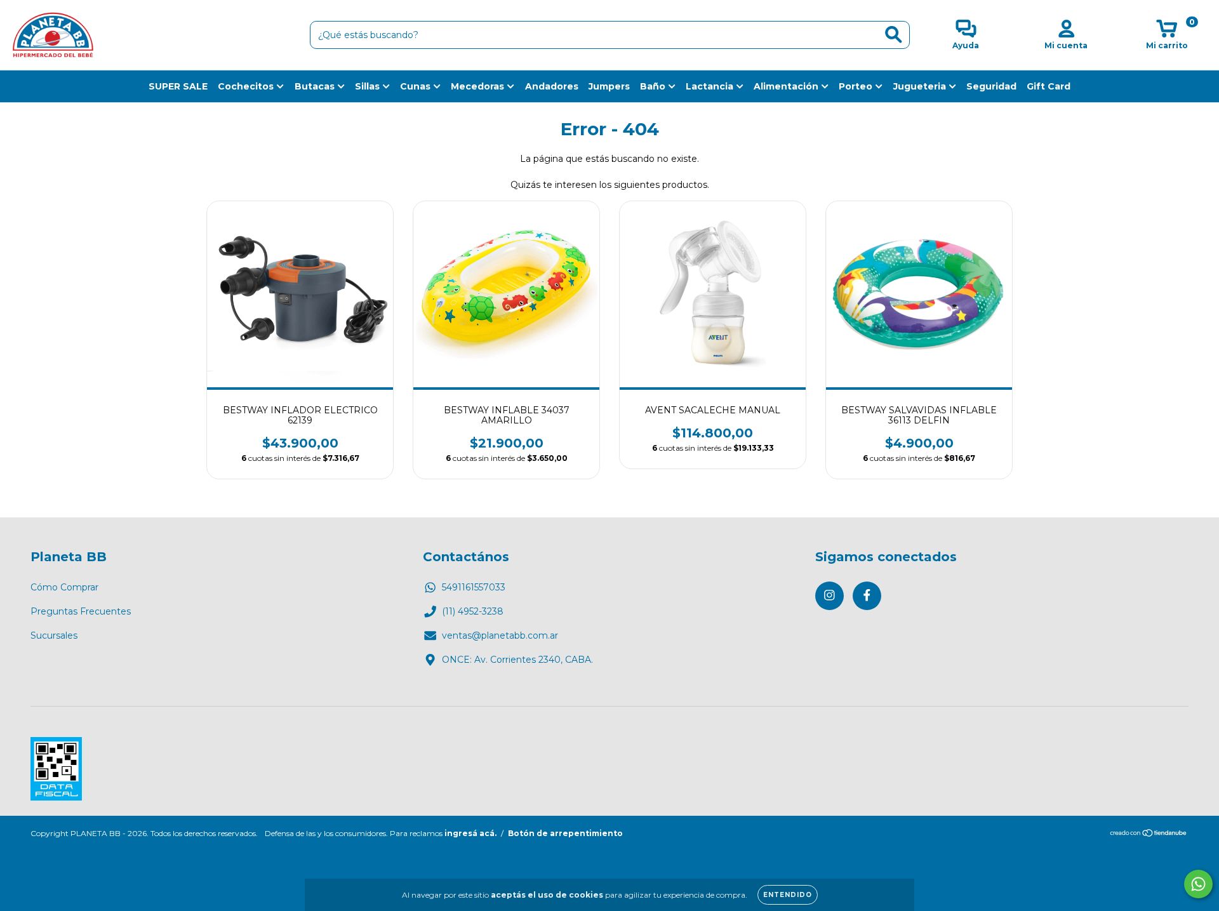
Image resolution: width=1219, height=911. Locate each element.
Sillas (368, 86)
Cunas (416, 86)
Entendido (787, 895)
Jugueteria (921, 86)
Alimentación (787, 86)
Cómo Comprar (64, 587)
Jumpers (609, 86)
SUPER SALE (178, 86)
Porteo (857, 86)
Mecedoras (479, 86)
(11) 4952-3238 (472, 611)
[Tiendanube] (1149, 834)
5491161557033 (473, 587)
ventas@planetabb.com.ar (500, 635)
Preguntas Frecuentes (80, 611)
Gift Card (1048, 86)
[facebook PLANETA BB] (867, 596)
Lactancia (711, 86)
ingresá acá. (470, 833)
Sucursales (53, 635)
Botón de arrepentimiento (565, 833)
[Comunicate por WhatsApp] (1198, 884)
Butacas (316, 86)
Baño (654, 86)
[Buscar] (894, 35)
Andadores (551, 86)
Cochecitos (247, 86)
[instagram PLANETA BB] (829, 596)
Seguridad (991, 86)
